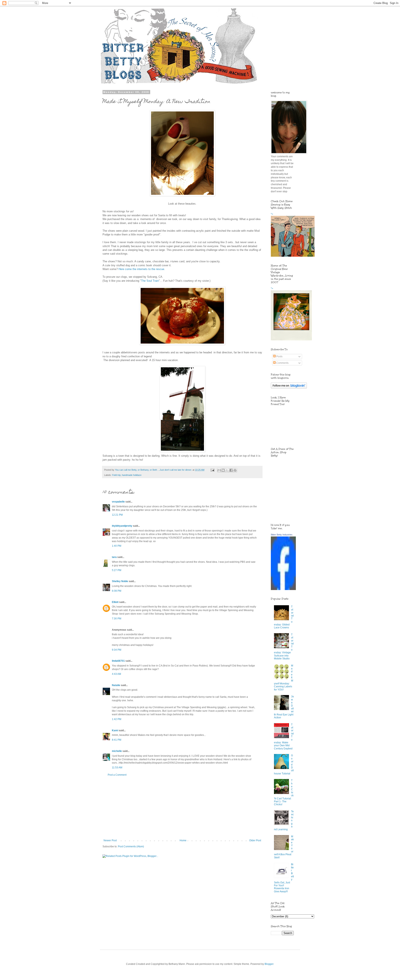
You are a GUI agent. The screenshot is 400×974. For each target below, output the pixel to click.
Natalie (116, 685)
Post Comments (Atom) (131, 846)
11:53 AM (117, 767)
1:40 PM (116, 545)
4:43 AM (116, 674)
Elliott (115, 602)
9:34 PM (116, 649)
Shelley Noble (120, 581)
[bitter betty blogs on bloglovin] (289, 387)
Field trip (116, 475)
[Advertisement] (182, 808)
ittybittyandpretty (122, 525)
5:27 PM (116, 570)
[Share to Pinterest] (235, 470)
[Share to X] (227, 470)
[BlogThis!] (223, 470)
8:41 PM (116, 739)
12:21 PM (117, 514)
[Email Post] (212, 470)
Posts (279, 356)
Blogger (269, 964)
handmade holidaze (131, 475)
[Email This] (219, 470)
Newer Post (110, 840)
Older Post (255, 840)
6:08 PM (116, 590)
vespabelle (118, 501)
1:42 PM (116, 719)
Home (183, 840)
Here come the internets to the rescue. (142, 269)
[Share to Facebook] (231, 470)
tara (114, 557)
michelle (117, 751)
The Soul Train (150, 280)
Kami (115, 730)
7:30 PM (116, 618)
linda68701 (118, 660)
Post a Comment (117, 774)
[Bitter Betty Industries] (283, 589)
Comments (282, 362)
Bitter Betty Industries (281, 534)
